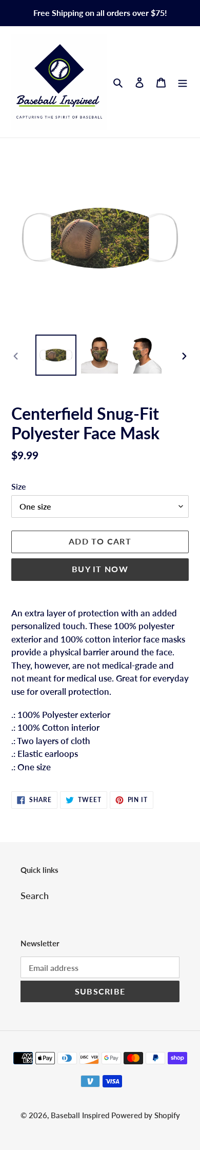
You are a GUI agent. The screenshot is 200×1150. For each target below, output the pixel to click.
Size (18, 486)
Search (35, 895)
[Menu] (182, 82)
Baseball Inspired (81, 1115)
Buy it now (100, 569)
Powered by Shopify (145, 1115)
